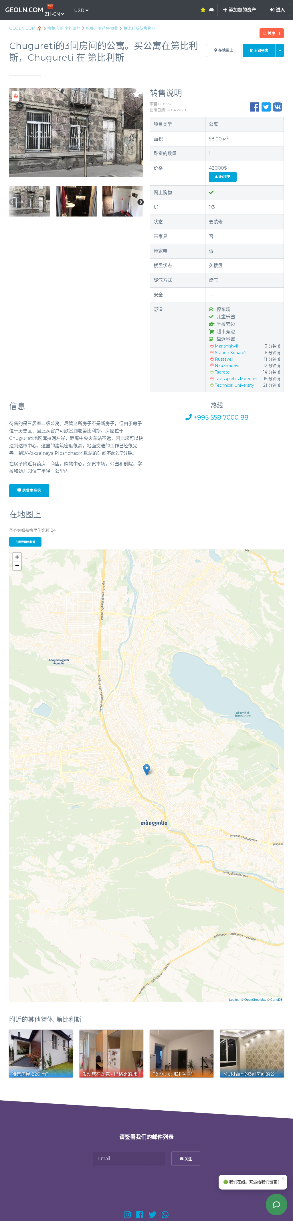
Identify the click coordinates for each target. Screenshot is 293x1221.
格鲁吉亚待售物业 (102, 28)
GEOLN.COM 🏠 (25, 28)
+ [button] (17, 557)
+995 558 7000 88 (220, 417)
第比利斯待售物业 (139, 28)
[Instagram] (127, 1215)
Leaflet (234, 999)
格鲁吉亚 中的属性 (63, 28)
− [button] (17, 565)
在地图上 (225, 50)
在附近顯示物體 (25, 541)
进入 (279, 10)
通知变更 (224, 176)
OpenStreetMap (255, 999)
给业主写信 (31, 490)
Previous (12, 202)
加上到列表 (259, 50)
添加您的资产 (241, 10)
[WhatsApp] (165, 1215)
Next (140, 202)
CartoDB (276, 999)
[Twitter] (153, 1215)
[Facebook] (139, 1215)
